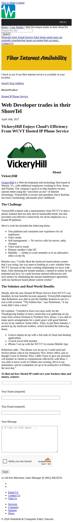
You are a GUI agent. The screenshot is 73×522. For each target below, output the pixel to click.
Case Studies (17, 27)
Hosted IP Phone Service (14, 96)
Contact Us (7, 43)
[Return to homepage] (8, 17)
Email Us (13, 492)
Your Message (9, 421)
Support (12, 510)
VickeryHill (7, 182)
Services (12, 504)
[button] (63, 22)
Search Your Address (12, 83)
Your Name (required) (13, 391)
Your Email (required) (13, 406)
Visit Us (12, 498)
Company (13, 507)
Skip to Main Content (12, 2)
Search (6, 34)
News (11, 513)
